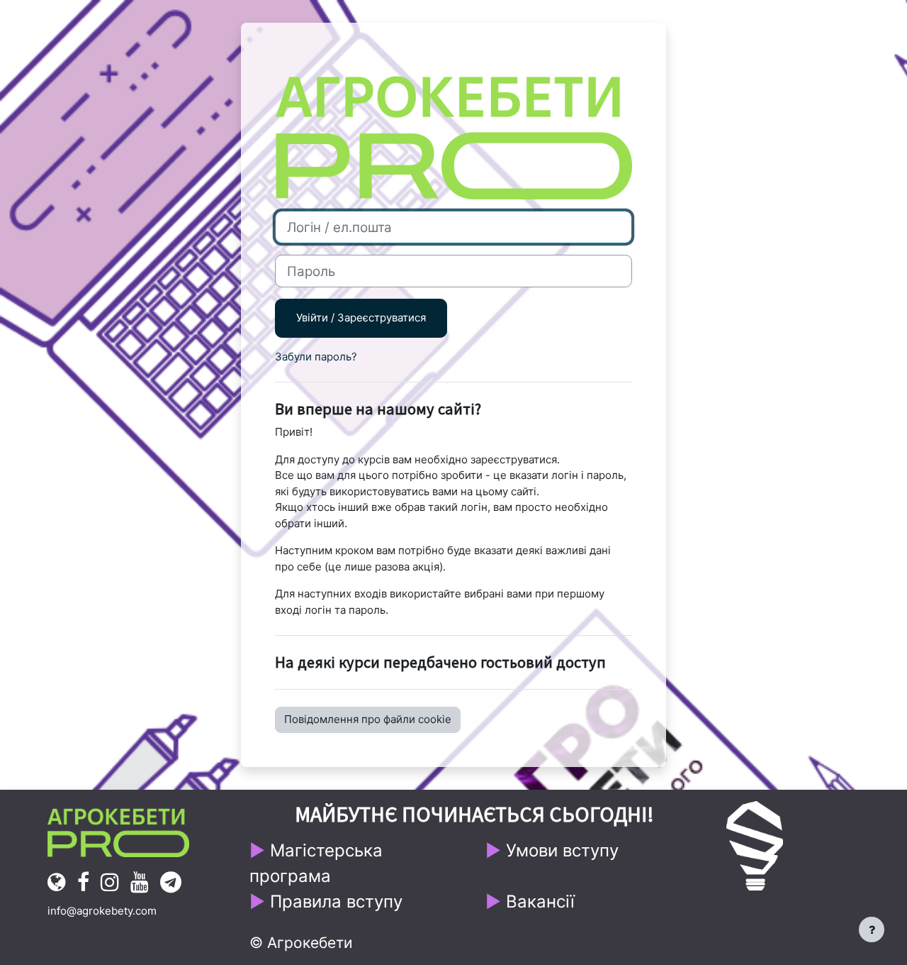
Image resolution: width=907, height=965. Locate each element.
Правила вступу (336, 901)
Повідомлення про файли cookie (367, 719)
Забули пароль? (316, 356)
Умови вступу (562, 850)
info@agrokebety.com (102, 910)
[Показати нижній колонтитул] (871, 929)
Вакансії (540, 901)
